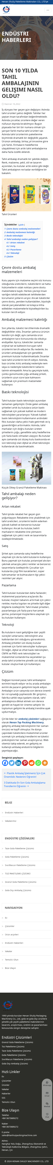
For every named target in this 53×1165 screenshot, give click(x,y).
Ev (6, 917)
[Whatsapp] (38, 763)
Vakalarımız (10, 821)
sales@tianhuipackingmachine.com (19, 1135)
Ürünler (5, 1085)
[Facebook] (5, 763)
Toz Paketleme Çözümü (13, 1046)
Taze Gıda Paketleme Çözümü (19, 848)
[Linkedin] (18, 763)
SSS (3, 1097)
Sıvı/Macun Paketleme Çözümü (20, 865)
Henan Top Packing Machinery (26, 722)
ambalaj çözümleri (28, 718)
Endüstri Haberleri (14, 812)
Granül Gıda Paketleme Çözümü (20, 882)
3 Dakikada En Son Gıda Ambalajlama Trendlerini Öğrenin (24, 784)
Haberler (6, 1093)
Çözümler (9, 926)
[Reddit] (32, 763)
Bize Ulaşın (10, 968)
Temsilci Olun (11, 959)
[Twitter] (12, 763)
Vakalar (8, 951)
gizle (21, 224)
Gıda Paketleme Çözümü (17, 856)
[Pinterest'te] (25, 763)
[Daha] (45, 763)
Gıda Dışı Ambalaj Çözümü (18, 890)
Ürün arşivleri (12, 934)
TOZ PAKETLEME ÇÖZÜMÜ (17, 873)
